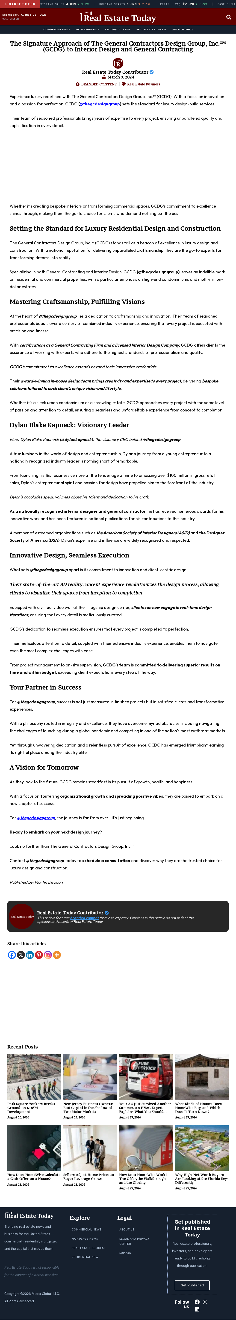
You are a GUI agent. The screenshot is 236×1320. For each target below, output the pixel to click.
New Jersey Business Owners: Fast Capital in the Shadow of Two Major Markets (88, 1108)
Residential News (117, 29)
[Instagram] (48, 955)
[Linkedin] (30, 955)
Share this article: (26, 943)
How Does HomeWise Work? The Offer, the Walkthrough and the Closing (143, 1178)
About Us (126, 1229)
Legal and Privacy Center (134, 1241)
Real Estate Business (151, 29)
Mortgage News (87, 29)
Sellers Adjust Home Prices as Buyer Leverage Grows (88, 1176)
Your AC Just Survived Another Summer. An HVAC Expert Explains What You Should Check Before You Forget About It (146, 1111)
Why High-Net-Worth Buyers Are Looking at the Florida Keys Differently (202, 1178)
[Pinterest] (39, 955)
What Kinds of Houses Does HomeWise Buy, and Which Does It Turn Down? (198, 1108)
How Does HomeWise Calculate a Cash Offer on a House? (33, 1176)
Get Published (182, 29)
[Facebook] (12, 955)
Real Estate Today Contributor (116, 72)
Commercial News (56, 29)
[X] (21, 955)
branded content (84, 917)
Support (126, 1253)
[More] (57, 955)
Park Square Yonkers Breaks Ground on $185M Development (31, 1108)
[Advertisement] (118, 168)
